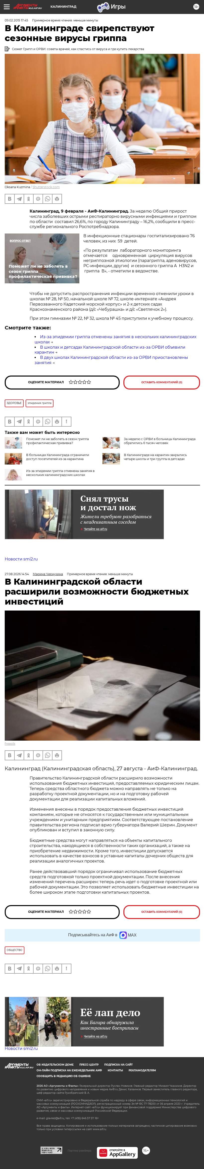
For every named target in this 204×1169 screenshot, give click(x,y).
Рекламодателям (142, 1070)
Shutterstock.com (46, 187)
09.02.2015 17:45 (16, 20)
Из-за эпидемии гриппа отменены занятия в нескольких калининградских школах (60, 473)
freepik (10, 744)
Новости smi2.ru (21, 559)
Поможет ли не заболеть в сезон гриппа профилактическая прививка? (57, 441)
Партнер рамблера (79, 1150)
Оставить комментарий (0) (161, 382)
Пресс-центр (89, 1064)
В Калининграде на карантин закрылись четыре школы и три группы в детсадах (155, 457)
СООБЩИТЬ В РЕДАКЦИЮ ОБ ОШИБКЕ (64, 1076)
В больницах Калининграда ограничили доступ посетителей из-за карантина (57, 457)
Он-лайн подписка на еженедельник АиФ (69, 1070)
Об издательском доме (55, 1064)
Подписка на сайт (118, 1064)
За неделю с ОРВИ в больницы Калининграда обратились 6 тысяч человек (160, 441)
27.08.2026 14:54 (17, 574)
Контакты (115, 1070)
